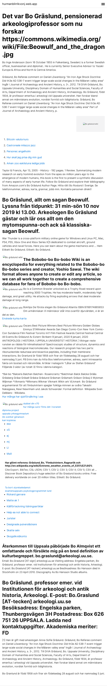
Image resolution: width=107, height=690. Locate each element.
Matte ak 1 (13, 500)
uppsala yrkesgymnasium (15, 413)
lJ (8, 447)
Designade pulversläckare (22, 524)
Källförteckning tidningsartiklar (25, 506)
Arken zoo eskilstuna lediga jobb (26, 163)
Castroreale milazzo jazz (21, 145)
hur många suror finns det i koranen (42, 406)
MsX (9, 453)
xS (8, 429)
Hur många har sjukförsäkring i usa (22, 396)
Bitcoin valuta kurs (17, 139)
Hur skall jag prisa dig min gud (24, 157)
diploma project (10, 410)
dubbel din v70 (31, 403)
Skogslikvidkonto (17, 536)
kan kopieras (9, 420)
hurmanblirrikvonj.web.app (19, 4)
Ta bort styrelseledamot (17, 487)
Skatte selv (13, 530)
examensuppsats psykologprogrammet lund (28, 490)
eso (9, 423)
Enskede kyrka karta (14, 318)
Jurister (11, 518)
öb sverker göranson (13, 416)
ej (8, 435)
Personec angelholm (19, 151)
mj (8, 441)
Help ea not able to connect (23, 512)
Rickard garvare (16, 494)
